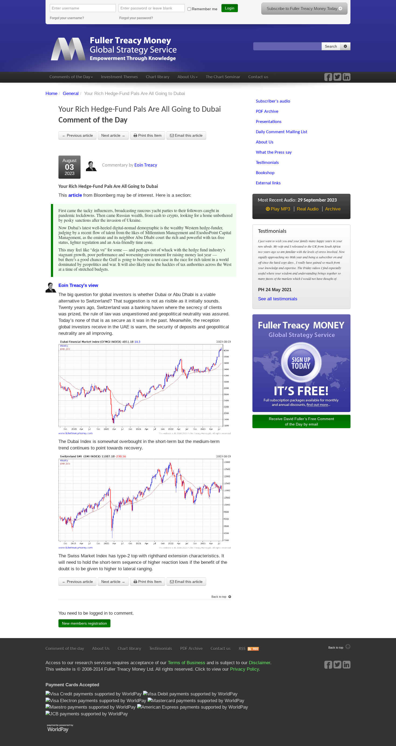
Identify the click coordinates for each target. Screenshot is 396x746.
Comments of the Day (70, 77)
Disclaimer (259, 662)
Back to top (219, 596)
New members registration (84, 623)
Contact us (258, 77)
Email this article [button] (188, 135)
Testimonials (160, 648)
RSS (242, 648)
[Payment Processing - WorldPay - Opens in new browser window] (64, 727)
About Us (186, 77)
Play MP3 (280, 209)
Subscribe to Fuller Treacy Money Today (303, 8)
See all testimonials (277, 298)
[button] (345, 46)
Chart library (157, 77)
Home (51, 93)
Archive (333, 209)
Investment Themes (119, 77)
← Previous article (77, 135)
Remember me (204, 9)
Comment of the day (65, 648)
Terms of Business (186, 662)
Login (229, 8)
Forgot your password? (136, 18)
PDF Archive (191, 648)
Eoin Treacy (145, 165)
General (71, 93)
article (75, 195)
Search (331, 46)
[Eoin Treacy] (346, 78)
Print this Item (149, 135)
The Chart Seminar (223, 77)
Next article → (113, 135)
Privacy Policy (244, 669)
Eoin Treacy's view (78, 285)
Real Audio (307, 209)
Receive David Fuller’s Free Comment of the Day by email (301, 421)
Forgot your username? (67, 18)
